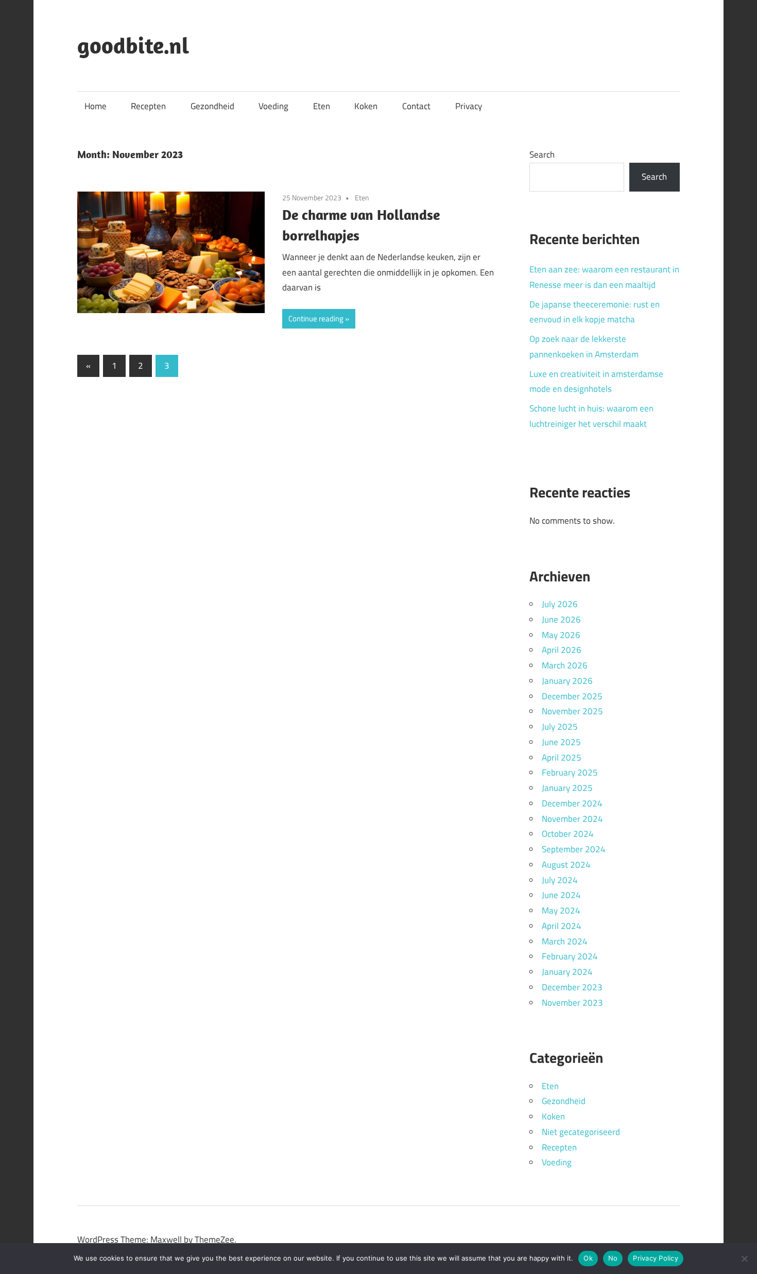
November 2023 (572, 1002)
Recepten (148, 106)
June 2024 (561, 895)
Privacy (468, 106)
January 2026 (567, 680)
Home (95, 106)
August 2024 (566, 864)
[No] (744, 1258)
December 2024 (572, 803)
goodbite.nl (133, 45)
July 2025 (560, 726)
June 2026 (561, 619)
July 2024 (560, 880)
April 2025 (561, 757)
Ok (588, 1258)
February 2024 (570, 956)
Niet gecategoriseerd (581, 1132)
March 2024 (565, 941)
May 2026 (561, 635)
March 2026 (565, 665)
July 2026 (560, 604)
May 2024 (561, 910)
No (613, 1258)
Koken (365, 106)
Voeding (273, 106)
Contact (416, 106)
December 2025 (572, 696)
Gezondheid (212, 106)
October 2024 (568, 833)
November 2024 (572, 818)
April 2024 (561, 926)
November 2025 (572, 711)
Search (542, 154)
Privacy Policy (655, 1258)
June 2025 (561, 742)
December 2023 (572, 987)
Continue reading (315, 318)
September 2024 (574, 849)
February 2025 (570, 772)
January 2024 (567, 971)
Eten (321, 106)
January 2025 (567, 788)
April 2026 (561, 650)
